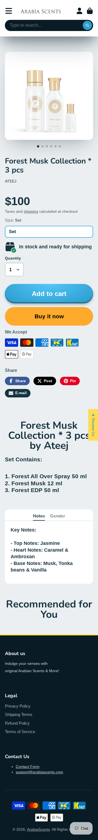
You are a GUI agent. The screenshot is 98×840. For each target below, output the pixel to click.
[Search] (87, 25)
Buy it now (49, 316)
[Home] (40, 11)
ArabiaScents (38, 829)
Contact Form (27, 766)
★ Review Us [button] (93, 424)
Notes (39, 516)
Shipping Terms (18, 714)
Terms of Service (20, 731)
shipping (31, 211)
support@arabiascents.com (39, 772)
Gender (57, 516)
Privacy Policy (17, 706)
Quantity (13, 258)
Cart (90, 11)
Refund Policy (17, 723)
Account (79, 11)
